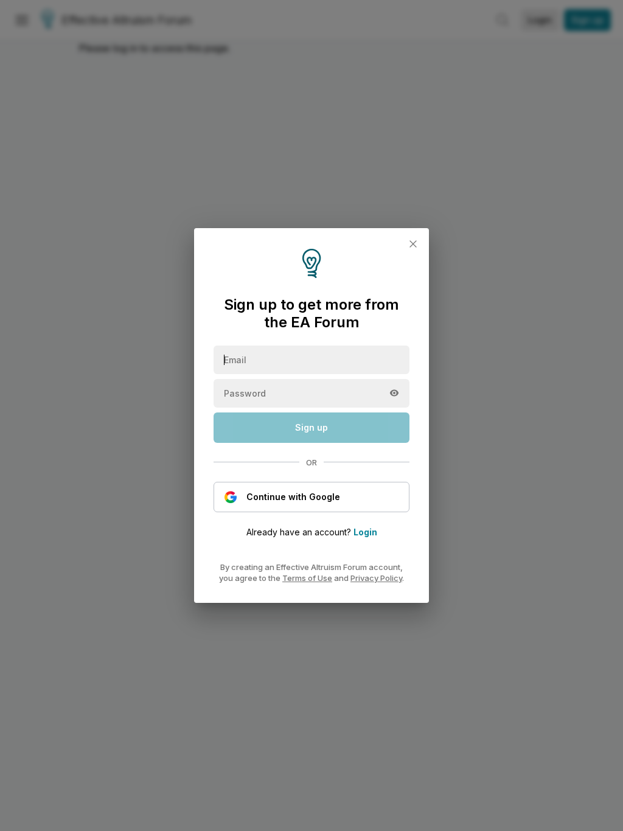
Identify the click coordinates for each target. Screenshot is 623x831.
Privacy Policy (376, 578)
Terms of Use (307, 578)
